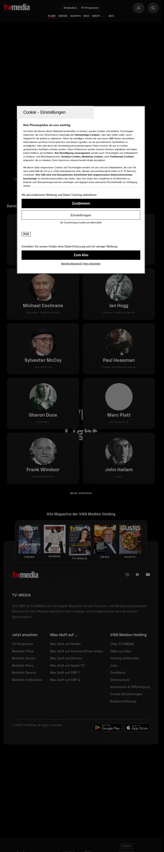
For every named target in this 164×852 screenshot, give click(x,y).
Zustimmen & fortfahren (81, 203)
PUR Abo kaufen (81, 255)
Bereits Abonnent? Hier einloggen (81, 263)
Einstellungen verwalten (81, 215)
